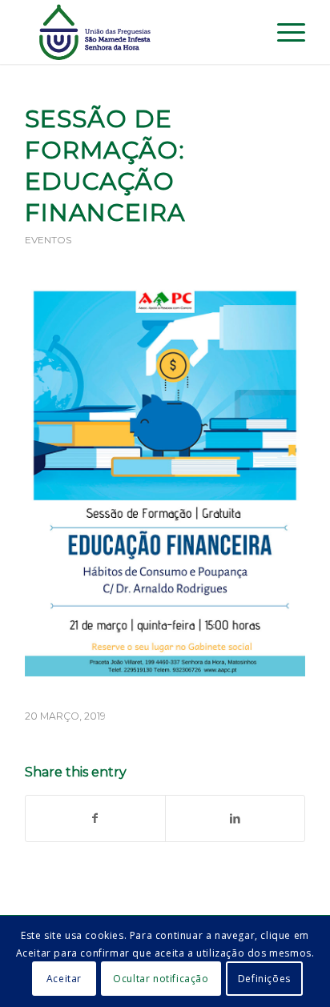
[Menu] (283, 32)
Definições (264, 978)
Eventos (48, 240)
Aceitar (64, 978)
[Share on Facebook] (95, 818)
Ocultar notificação (160, 978)
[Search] (245, 32)
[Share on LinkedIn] (235, 818)
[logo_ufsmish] (137, 32)
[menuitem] (245, 32)
